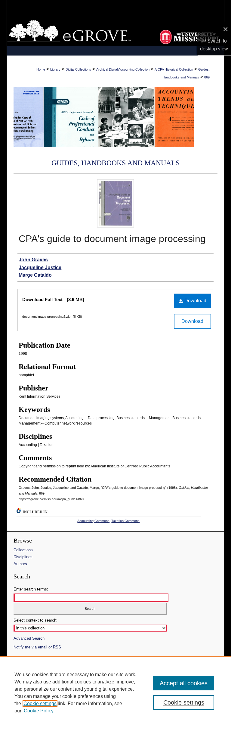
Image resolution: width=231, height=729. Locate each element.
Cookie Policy (39, 710)
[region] (115, 692)
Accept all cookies (184, 683)
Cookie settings (40, 703)
